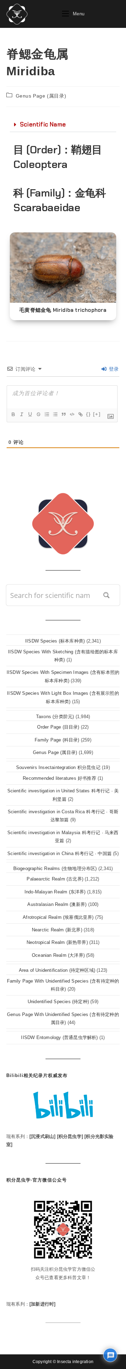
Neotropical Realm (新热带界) (57, 942)
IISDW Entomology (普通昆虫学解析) (59, 1037)
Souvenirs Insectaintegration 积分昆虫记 (58, 767)
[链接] (80, 414)
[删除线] (38, 414)
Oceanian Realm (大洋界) (58, 955)
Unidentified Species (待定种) (58, 1001)
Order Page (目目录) (58, 727)
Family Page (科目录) (57, 740)
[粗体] (13, 414)
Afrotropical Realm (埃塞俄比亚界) (58, 917)
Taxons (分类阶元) (55, 716)
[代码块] (72, 414)
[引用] (63, 414)
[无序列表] (55, 414)
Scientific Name (43, 124)
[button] (63, 124)
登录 (113, 369)
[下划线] (30, 414)
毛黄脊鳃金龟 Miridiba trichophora (62, 310)
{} (88, 414)
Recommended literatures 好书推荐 (59, 778)
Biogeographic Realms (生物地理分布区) (55, 868)
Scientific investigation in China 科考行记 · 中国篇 (59, 853)
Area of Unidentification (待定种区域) (57, 970)
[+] (97, 414)
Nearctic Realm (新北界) (57, 929)
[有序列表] (46, 414)
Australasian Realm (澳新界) (56, 904)
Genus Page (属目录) (41, 96)
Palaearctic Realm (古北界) (55, 879)
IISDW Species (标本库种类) (55, 641)
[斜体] (21, 414)
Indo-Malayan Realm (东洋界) (55, 891)
